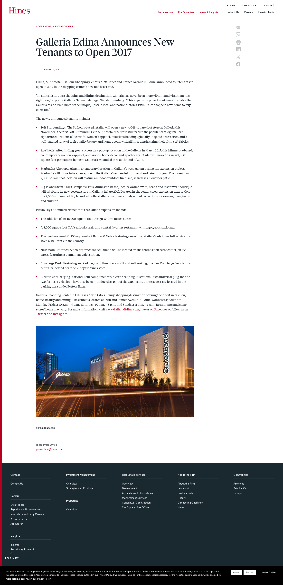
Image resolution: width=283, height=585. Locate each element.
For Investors (165, 12)
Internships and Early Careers (27, 514)
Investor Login (266, 12)
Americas (239, 483)
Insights (14, 544)
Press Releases (64, 26)
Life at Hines (17, 504)
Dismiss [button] (249, 572)
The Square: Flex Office (135, 507)
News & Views (43, 26)
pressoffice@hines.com (49, 449)
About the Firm (186, 483)
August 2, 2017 (52, 69)
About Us (233, 12)
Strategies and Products (79, 488)
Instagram (60, 314)
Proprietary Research (22, 549)
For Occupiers (186, 12)
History (182, 497)
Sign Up (230, 5)
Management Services (134, 497)
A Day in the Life (19, 519)
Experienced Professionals (25, 509)
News (181, 507)
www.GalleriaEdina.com (122, 309)
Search (267, 5)
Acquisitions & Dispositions (137, 493)
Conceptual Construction (136, 502)
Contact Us (249, 5)
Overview (71, 483)
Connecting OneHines (190, 502)
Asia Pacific (240, 488)
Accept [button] (236, 572)
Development (129, 488)
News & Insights (208, 12)
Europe (238, 493)
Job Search (16, 523)
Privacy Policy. (44, 578)
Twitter (41, 314)
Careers (248, 12)
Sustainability (185, 493)
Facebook (160, 309)
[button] (266, 572)
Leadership (184, 488)
